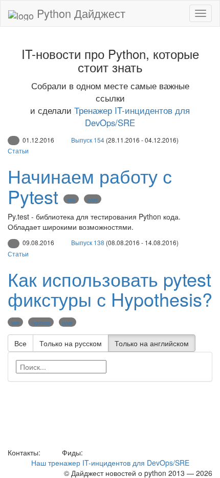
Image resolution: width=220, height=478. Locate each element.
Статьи (18, 150)
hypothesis (41, 323)
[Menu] (200, 13)
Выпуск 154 (87, 139)
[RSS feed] (88, 452)
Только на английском (152, 343)
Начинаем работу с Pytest (90, 186)
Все (20, 343)
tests (71, 200)
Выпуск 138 (87, 242)
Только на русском (70, 343)
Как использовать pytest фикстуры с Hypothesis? (110, 289)
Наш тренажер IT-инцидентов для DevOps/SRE (110, 462)
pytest (92, 200)
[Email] (50, 452)
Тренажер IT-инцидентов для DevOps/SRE (132, 116)
